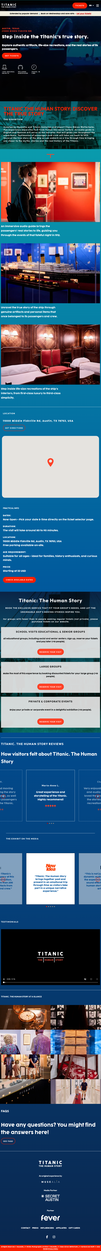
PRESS (35, 1228)
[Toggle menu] (97, 6)
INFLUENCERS (47, 1228)
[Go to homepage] (10, 6)
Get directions (14, 428)
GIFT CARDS (74, 1228)
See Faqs (8, 1141)
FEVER (45, 1249)
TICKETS (79, 5)
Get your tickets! (83, 14)
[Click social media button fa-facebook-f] (47, 1237)
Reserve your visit (51, 652)
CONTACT (25, 1228)
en (90, 5)
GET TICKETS (12, 56)
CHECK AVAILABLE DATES (19, 580)
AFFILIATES (61, 1228)
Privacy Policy (53, 1249)
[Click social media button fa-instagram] (53, 1237)
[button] (50, 462)
